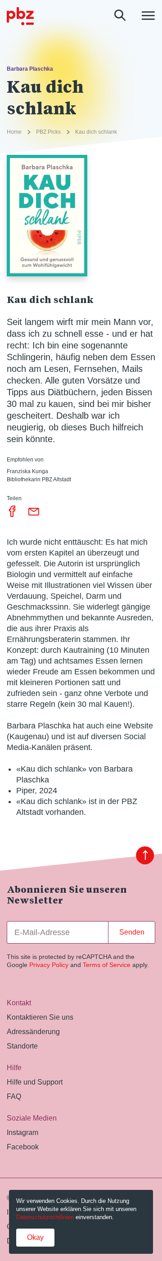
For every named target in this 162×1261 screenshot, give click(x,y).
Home (14, 132)
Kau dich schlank (96, 132)
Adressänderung (33, 1031)
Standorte (22, 1046)
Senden (131, 932)
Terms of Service (106, 964)
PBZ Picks (48, 132)
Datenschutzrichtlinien (45, 1217)
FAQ (14, 1096)
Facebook (23, 1147)
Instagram (22, 1132)
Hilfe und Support (35, 1082)
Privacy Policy (48, 964)
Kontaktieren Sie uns (40, 1017)
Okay (35, 1237)
